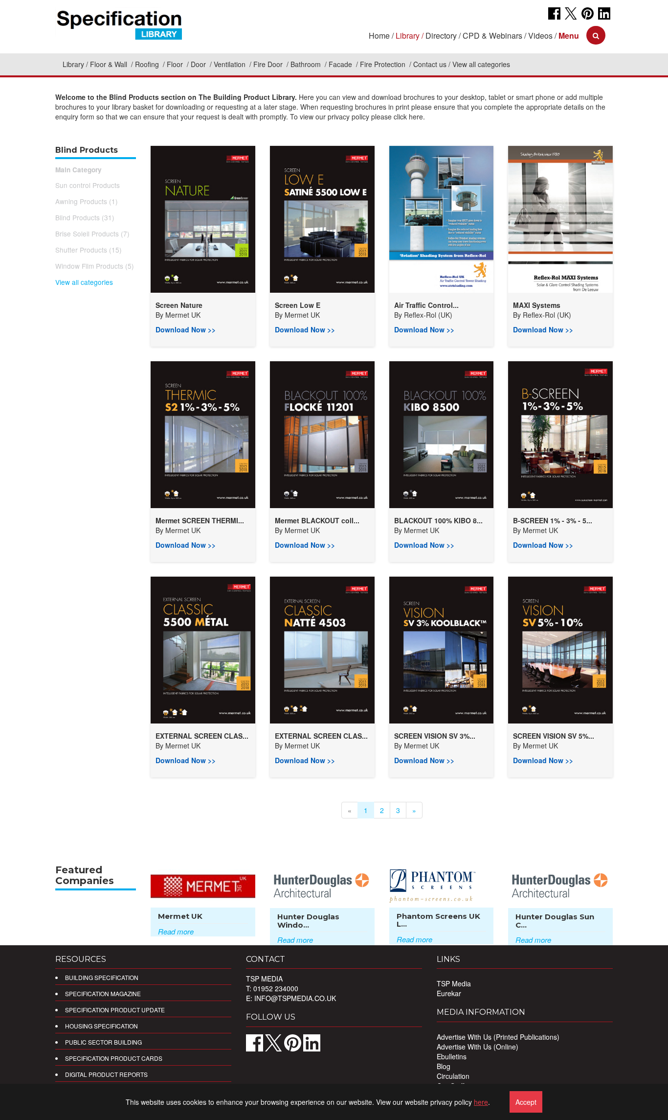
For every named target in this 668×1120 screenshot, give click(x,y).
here (481, 1102)
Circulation (453, 1076)
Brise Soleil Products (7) (92, 233)
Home (379, 35)
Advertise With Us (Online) (477, 1046)
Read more (176, 931)
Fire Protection (383, 64)
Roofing (148, 64)
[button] (568, 35)
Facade (341, 64)
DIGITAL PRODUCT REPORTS (106, 1074)
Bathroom (306, 64)
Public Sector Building (103, 1042)
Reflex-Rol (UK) (428, 315)
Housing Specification (101, 1026)
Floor (176, 64)
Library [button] (408, 35)
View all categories (84, 282)
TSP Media (454, 983)
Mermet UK (182, 315)
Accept (525, 1102)
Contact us (429, 64)
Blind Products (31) (84, 217)
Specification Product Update (115, 1009)
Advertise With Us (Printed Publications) (498, 1037)
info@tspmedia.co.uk (295, 998)
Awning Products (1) (86, 201)
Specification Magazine (103, 993)
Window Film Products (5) (94, 266)
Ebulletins (452, 1056)
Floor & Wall (109, 64)
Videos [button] (540, 35)
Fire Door (269, 64)
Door (199, 64)
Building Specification (101, 977)
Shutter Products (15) (88, 250)
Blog (443, 1066)
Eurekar (449, 993)
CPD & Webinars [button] (492, 35)
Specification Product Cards (113, 1058)
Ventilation (230, 64)
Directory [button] (441, 35)
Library (73, 64)
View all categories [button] (481, 64)
